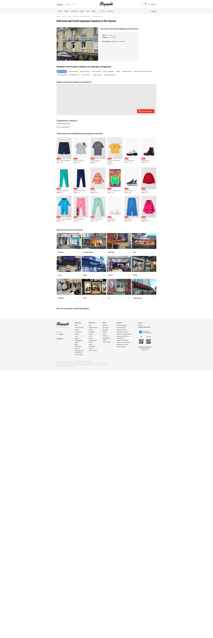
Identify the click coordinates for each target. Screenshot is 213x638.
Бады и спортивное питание (78, 346)
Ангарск (69, 16)
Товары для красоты (110, 75)
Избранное (153, 4)
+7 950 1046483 (112, 37)
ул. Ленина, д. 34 (111, 35)
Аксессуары (78, 332)
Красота (77, 338)
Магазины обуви (121, 327)
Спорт (76, 336)
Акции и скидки (79, 354)
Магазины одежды (121, 325)
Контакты (140, 325)
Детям (74, 4)
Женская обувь (96, 71)
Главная (58, 16)
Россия (64, 16)
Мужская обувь (86, 75)
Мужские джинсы (62, 75)
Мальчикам (105, 327)
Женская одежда (73, 71)
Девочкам (105, 325)
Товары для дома (97, 75)
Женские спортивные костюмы (142, 71)
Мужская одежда (85, 71)
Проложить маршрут (146, 111)
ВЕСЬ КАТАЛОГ (62, 71)
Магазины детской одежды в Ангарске (82, 16)
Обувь (76, 325)
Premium (77, 334)
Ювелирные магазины (122, 344)
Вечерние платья (74, 75)
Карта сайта (60, 338)
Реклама (140, 323)
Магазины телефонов (122, 340)
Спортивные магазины (123, 332)
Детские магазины (121, 329)
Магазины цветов (121, 346)
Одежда (77, 329)
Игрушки (105, 332)
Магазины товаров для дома (124, 334)
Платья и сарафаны (108, 71)
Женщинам (60, 4)
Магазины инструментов (123, 342)
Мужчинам (68, 4)
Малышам (105, 329)
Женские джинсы (127, 71)
